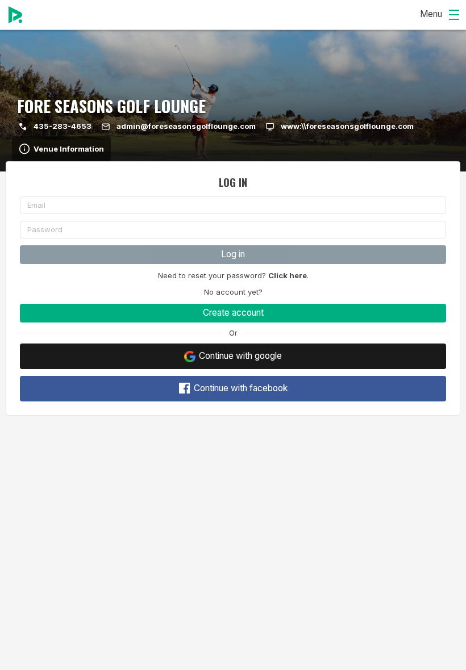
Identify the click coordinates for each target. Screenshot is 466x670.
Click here (287, 275)
